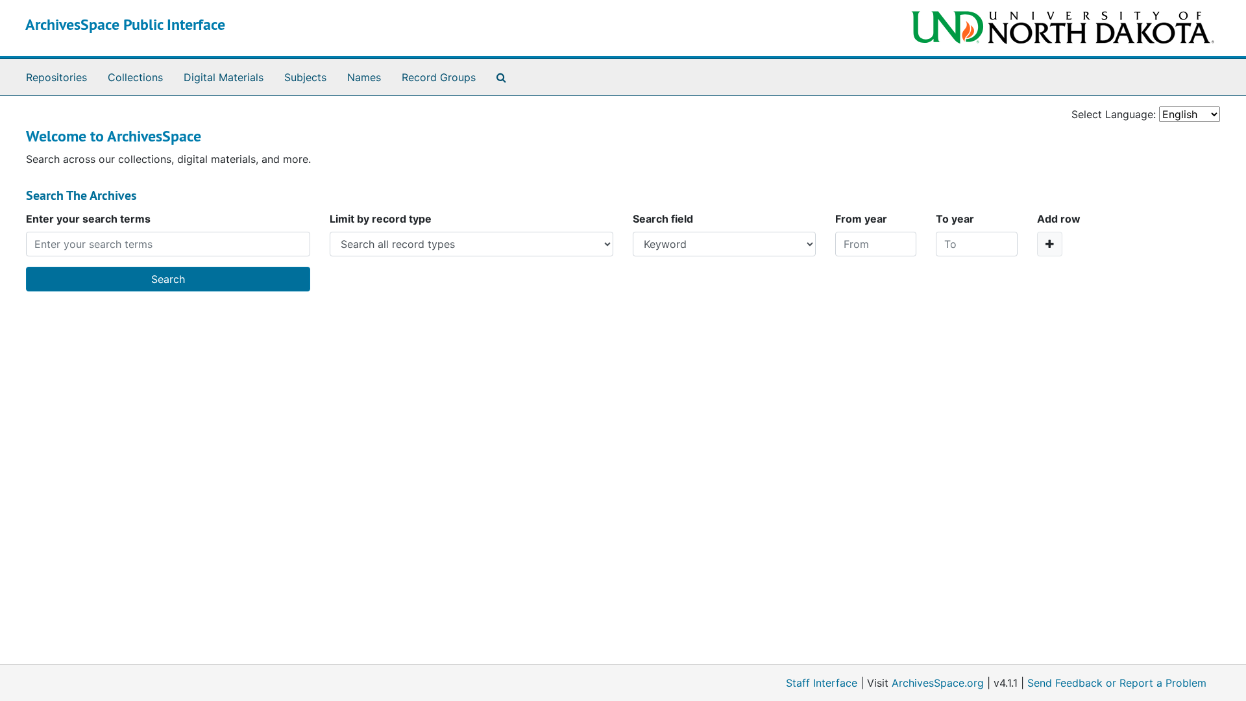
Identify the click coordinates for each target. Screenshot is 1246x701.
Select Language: (1113, 114)
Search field (663, 218)
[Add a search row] (1049, 244)
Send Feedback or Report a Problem (1116, 682)
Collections (135, 77)
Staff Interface (821, 682)
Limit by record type (381, 218)
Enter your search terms (88, 218)
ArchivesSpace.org (938, 682)
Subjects (305, 77)
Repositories (56, 77)
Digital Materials (223, 77)
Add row (1059, 218)
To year (955, 218)
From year (861, 218)
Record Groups (439, 77)
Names (364, 77)
